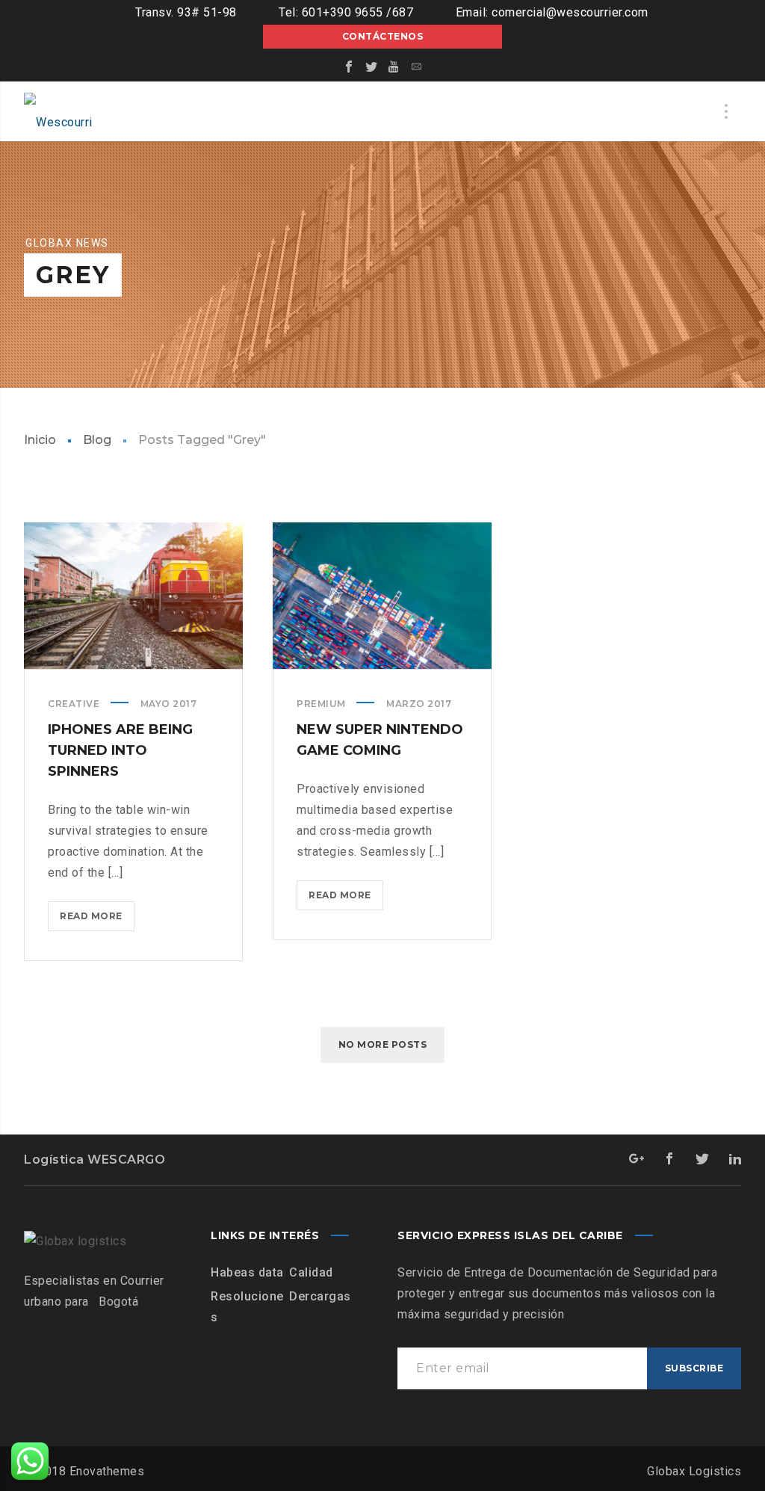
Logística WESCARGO (94, 1159)
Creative (73, 703)
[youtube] (393, 66)
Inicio (40, 440)
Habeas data (247, 1272)
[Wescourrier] (61, 111)
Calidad (311, 1272)
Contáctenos (383, 36)
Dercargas (320, 1296)
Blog (97, 440)
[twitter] (371, 66)
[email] (416, 66)
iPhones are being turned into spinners (120, 750)
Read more (97, 920)
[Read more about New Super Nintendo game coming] (382, 596)
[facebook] (349, 66)
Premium (321, 703)
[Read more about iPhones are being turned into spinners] (134, 596)
